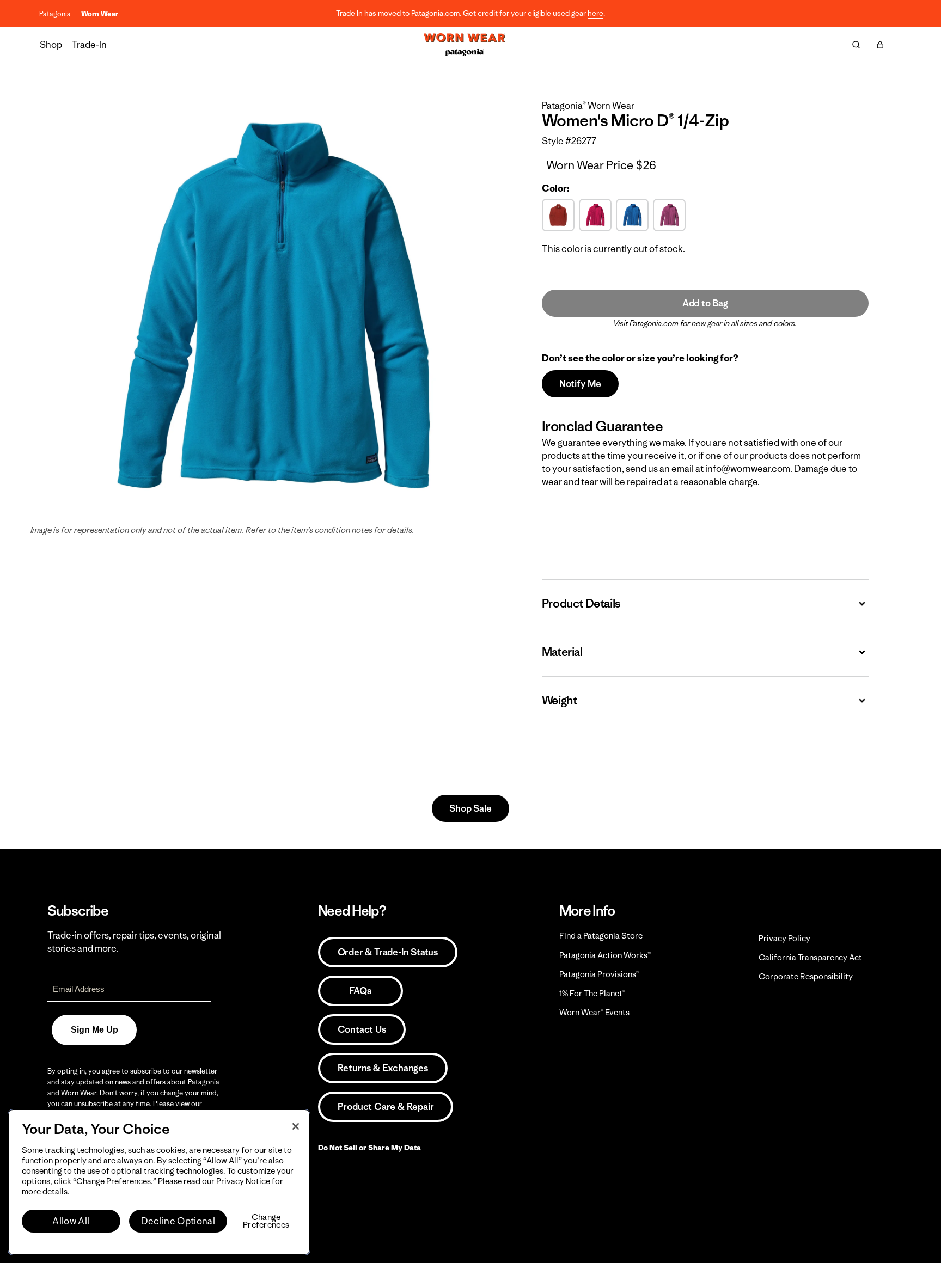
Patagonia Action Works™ (605, 955)
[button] (880, 45)
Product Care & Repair (386, 1107)
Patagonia (55, 14)
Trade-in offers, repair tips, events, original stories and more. (134, 941)
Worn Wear (99, 14)
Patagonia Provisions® (599, 974)
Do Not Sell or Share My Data (369, 1147)
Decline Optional (178, 1221)
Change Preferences (266, 1221)
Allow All (70, 1221)
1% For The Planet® (592, 993)
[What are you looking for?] (856, 45)
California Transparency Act (810, 957)
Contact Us (362, 1029)
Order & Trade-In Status (388, 952)
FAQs (360, 991)
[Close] (296, 1126)
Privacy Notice (243, 1181)
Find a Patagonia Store (601, 935)
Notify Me (580, 384)
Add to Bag (705, 303)
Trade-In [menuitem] (89, 45)
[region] (159, 1182)
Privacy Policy (784, 938)
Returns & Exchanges (383, 1068)
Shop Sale (470, 808)
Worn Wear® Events (594, 1012)
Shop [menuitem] (51, 45)
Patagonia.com (654, 323)
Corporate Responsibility (806, 976)
